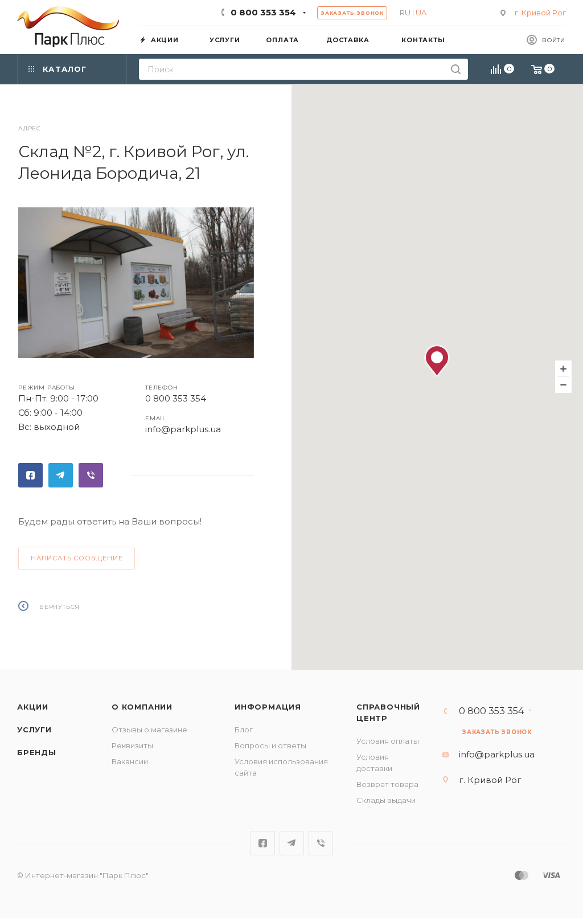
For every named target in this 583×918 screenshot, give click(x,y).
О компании (142, 706)
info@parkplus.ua (183, 429)
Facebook (30, 475)
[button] (437, 361)
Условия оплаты (387, 740)
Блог (244, 729)
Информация (268, 706)
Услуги (34, 729)
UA (421, 12)
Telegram (60, 475)
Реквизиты (132, 745)
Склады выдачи (386, 800)
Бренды (36, 752)
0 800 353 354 (263, 12)
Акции (32, 706)
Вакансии (130, 761)
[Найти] (456, 69)
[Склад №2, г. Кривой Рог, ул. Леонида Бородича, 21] (136, 285)
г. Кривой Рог (540, 12)
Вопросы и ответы (270, 745)
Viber (91, 475)
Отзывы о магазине (149, 729)
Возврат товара (387, 784)
